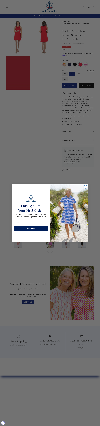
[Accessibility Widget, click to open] (3, 423)
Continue (31, 228)
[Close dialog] (85, 187)
